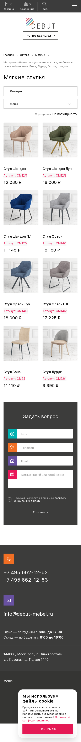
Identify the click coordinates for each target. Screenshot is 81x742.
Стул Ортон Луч (17, 304)
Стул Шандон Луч (57, 169)
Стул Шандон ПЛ (17, 236)
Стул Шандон (15, 169)
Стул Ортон (52, 236)
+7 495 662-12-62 (39, 36)
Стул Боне (12, 372)
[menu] (72, 5)
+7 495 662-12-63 (26, 580)
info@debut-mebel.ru (28, 614)
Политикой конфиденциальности (46, 719)
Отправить (40, 512)
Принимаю (48, 729)
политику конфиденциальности (40, 499)
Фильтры (16, 91)
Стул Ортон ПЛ (55, 304)
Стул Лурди (52, 372)
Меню (14, 104)
